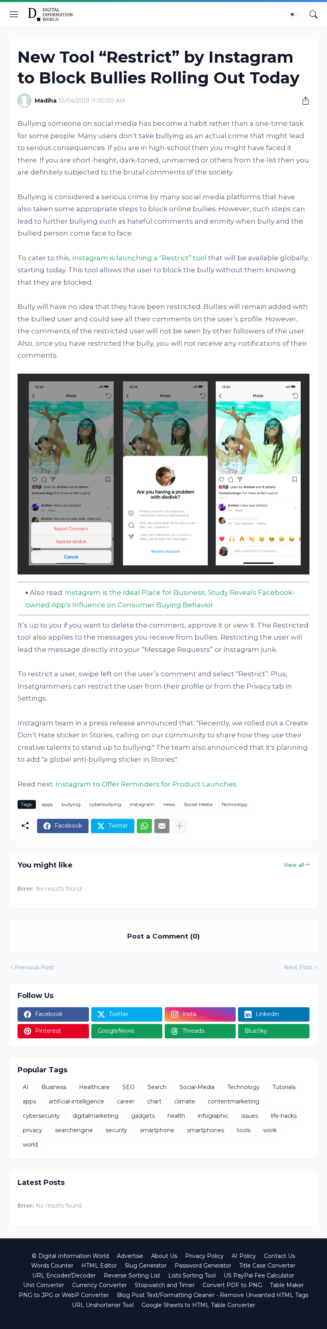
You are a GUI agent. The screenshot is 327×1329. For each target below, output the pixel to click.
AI (26, 1087)
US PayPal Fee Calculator (259, 1275)
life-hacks (284, 1115)
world (30, 1144)
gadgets (143, 1115)
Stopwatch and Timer (165, 1285)
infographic (213, 1115)
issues (249, 1115)
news (169, 804)
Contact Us (279, 1256)
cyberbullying (105, 804)
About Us (164, 1256)
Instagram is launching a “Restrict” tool (139, 258)
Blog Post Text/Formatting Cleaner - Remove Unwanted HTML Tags (212, 1295)
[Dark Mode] (294, 14)
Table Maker (287, 1285)
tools (243, 1130)
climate (184, 1101)
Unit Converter (43, 1285)
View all (294, 865)
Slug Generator (146, 1265)
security (116, 1130)
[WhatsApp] (144, 826)
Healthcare (94, 1087)
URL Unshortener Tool (103, 1305)
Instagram (142, 804)
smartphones (205, 1130)
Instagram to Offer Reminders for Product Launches (145, 784)
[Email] (161, 826)
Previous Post (34, 967)
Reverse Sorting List (132, 1275)
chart (154, 1101)
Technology (234, 804)
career (125, 1101)
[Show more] (179, 826)
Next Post (298, 967)
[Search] (313, 14)
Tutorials (283, 1087)
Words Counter (52, 1265)
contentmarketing (233, 1101)
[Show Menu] (14, 14)
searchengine (74, 1130)
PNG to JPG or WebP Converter (64, 1295)
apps (47, 804)
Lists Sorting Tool (192, 1275)
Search (157, 1087)
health (176, 1115)
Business (53, 1087)
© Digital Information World (70, 1256)
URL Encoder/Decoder (64, 1275)
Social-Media (198, 804)
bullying (71, 804)
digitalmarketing (95, 1115)
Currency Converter (99, 1285)
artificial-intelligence (76, 1101)
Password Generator (203, 1265)
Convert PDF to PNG (232, 1285)
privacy (32, 1130)
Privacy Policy (204, 1256)
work (270, 1130)
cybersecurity (41, 1115)
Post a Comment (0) (163, 936)
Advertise (130, 1256)
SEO (128, 1087)
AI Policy (244, 1256)
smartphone (157, 1130)
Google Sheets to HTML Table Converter (198, 1305)
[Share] (302, 100)
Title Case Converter (267, 1265)
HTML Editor (99, 1265)
